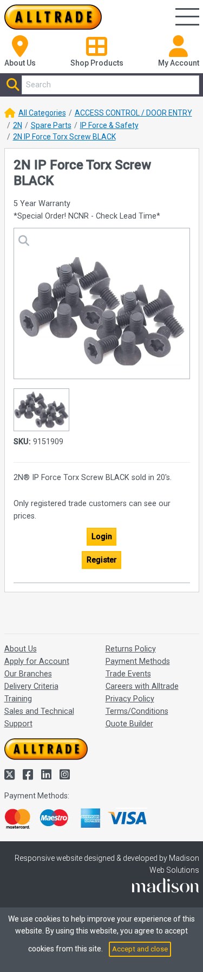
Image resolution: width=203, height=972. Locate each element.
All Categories (42, 112)
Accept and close (140, 949)
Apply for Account (36, 661)
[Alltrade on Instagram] (65, 775)
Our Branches (28, 674)
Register (102, 560)
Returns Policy (131, 649)
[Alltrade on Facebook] (29, 775)
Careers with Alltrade (142, 686)
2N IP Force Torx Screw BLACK (64, 136)
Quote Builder (129, 723)
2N (17, 125)
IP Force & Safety (109, 125)
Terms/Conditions (137, 711)
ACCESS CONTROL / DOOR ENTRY (133, 112)
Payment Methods (138, 661)
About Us (20, 649)
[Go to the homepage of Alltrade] (53, 17)
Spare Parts (51, 125)
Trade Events (128, 674)
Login (101, 536)
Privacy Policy (130, 699)
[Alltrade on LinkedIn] (47, 775)
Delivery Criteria (31, 686)
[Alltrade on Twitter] (10, 775)
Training (18, 699)
